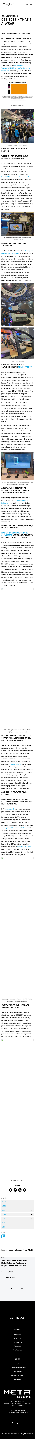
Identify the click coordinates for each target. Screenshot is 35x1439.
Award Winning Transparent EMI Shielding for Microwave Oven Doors (15, 68)
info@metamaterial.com (19, 1412)
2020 (4, 1214)
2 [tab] (14, 1288)
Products (17, 1338)
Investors (17, 1335)
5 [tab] (22, 1288)
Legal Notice (17, 1371)
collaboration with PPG (25, 847)
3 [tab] (16, 1288)
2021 (3, 1210)
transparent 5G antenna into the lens (16, 828)
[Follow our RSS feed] (3, 1238)
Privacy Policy (17, 1364)
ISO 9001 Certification (18, 1368)
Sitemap (17, 1379)
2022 (4, 1206)
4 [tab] (19, 1288)
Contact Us (17, 1350)
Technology (17, 1342)
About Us (17, 1346)
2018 (3, 1223)
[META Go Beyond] (8, 5)
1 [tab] (11, 1288)
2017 (3, 1227)
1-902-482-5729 (19, 1410)
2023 (4, 1202)
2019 (3, 1218)
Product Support (17, 1375)
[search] (27, 4)
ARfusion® (10, 809)
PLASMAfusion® (15, 764)
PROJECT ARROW (25, 367)
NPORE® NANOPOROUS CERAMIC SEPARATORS (14, 534)
